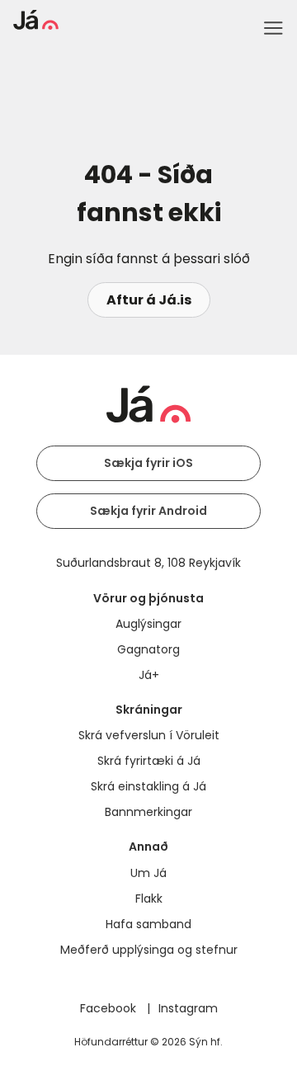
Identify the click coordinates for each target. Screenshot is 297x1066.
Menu (273, 28)
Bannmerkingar (148, 812)
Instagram (188, 1008)
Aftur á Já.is (148, 299)
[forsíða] (36, 25)
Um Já (148, 873)
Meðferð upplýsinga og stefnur (149, 949)
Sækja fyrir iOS (148, 463)
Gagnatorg (148, 649)
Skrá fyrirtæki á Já (148, 760)
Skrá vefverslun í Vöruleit (148, 735)
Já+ (149, 675)
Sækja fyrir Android (148, 510)
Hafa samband (148, 924)
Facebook (109, 1008)
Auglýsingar (149, 624)
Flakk (149, 898)
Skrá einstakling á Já (148, 786)
